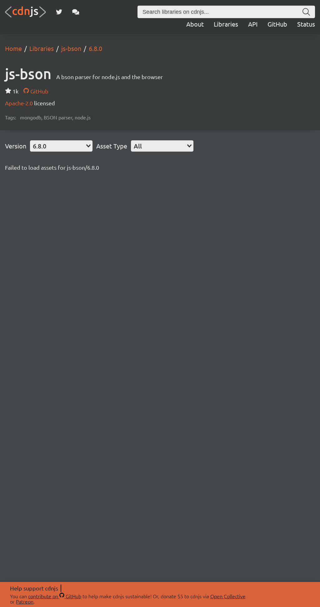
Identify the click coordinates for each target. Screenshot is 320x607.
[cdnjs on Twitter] (59, 12)
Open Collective (228, 596)
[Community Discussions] (75, 12)
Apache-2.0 (19, 103)
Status (306, 24)
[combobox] (61, 146)
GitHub (277, 24)
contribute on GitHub (54, 596)
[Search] (306, 12)
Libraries (226, 24)
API (253, 24)
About (195, 24)
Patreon (24, 601)
